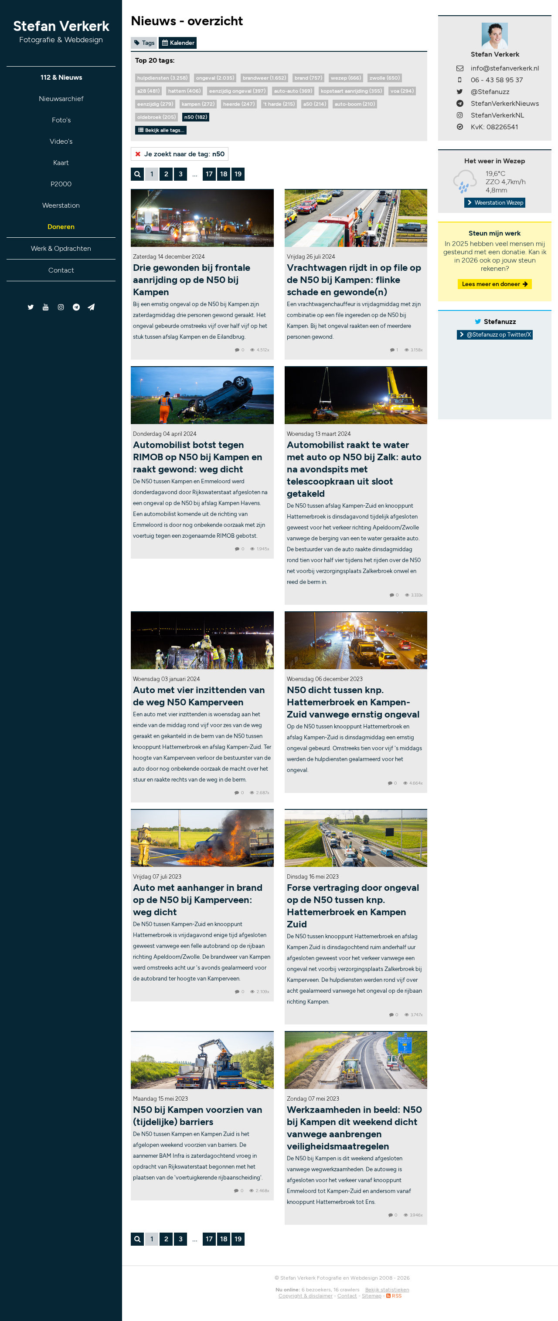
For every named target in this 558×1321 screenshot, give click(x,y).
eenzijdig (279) (155, 104)
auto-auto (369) (293, 91)
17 (209, 174)
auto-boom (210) (355, 104)
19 (238, 174)
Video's (61, 141)
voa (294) (402, 91)
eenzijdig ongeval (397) (237, 91)
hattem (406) (184, 91)
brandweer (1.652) (264, 78)
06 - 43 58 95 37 (497, 80)
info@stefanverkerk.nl (505, 68)
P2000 (61, 184)
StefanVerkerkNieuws (505, 103)
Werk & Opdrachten (61, 248)
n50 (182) (195, 117)
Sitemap (371, 1296)
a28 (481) (148, 91)
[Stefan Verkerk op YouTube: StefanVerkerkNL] (46, 307)
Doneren (61, 226)
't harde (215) (279, 104)
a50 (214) (314, 104)
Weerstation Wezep (498, 202)
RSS (396, 1296)
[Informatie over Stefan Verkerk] (495, 35)
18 (224, 174)
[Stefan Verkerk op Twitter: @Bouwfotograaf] (31, 307)
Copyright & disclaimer (306, 1296)
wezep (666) (346, 78)
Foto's (61, 120)
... (194, 174)
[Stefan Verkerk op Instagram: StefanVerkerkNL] (61, 307)
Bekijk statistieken (387, 1290)
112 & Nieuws (61, 77)
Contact (61, 270)
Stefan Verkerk (61, 31)
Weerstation (61, 205)
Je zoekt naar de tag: (184, 154)
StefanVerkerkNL (497, 115)
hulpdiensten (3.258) (162, 78)
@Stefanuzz (490, 92)
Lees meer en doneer (491, 284)
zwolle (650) (385, 78)
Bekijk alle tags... (164, 130)
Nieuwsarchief (61, 98)
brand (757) (308, 78)
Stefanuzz (500, 321)
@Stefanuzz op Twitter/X (498, 334)
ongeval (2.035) (215, 78)
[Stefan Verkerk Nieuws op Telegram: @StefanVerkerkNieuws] (76, 307)
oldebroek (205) (156, 117)
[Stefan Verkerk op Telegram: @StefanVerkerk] (91, 307)
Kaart (61, 162)
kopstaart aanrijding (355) (351, 91)
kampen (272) (198, 104)
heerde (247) (239, 104)
